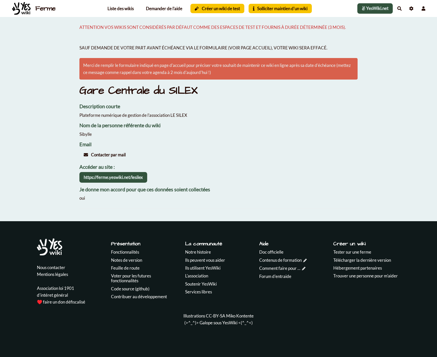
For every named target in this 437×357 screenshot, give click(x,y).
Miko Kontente (240, 315)
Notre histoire (198, 252)
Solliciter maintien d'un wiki (282, 8)
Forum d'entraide (275, 276)
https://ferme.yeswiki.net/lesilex (113, 177)
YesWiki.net (376, 8)
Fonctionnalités (125, 252)
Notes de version (126, 260)
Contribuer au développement (139, 296)
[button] (423, 8)
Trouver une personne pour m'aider (365, 275)
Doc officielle (271, 252)
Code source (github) (130, 288)
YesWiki (229, 322)
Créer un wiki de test (220, 8)
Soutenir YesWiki (201, 284)
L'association (196, 275)
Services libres (198, 291)
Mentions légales (52, 274)
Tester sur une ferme (352, 252)
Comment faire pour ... (279, 268)
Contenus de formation (280, 260)
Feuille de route (125, 268)
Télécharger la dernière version (362, 260)
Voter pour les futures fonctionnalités (131, 278)
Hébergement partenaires (357, 268)
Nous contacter (51, 267)
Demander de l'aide (164, 8)
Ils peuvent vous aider (205, 260)
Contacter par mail (108, 154)
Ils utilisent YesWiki (203, 268)
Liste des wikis (120, 8)
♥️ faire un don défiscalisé (61, 302)
